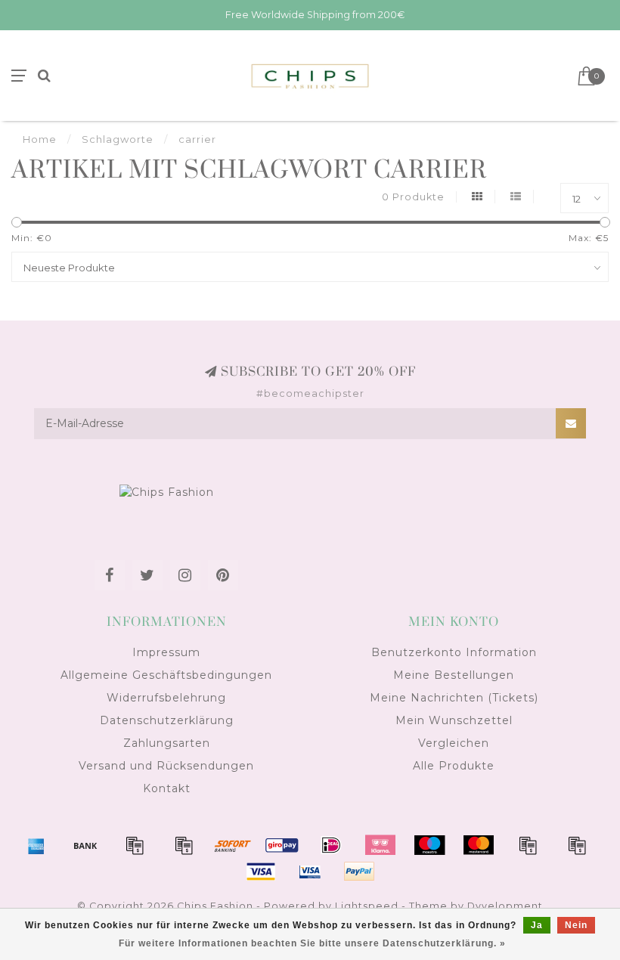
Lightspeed (366, 906)
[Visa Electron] (310, 871)
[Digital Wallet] (184, 845)
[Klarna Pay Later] (380, 845)
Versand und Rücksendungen (166, 766)
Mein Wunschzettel (454, 720)
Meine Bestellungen (453, 675)
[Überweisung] (85, 845)
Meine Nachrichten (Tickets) (454, 698)
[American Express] (36, 845)
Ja (537, 925)
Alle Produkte (453, 766)
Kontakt (167, 788)
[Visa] (261, 871)
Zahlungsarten (166, 743)
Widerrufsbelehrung (166, 698)
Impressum (166, 652)
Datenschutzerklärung (167, 720)
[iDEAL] (331, 845)
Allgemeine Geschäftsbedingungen (166, 675)
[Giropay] (282, 845)
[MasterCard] (479, 845)
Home (40, 139)
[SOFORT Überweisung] (233, 845)
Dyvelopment (505, 906)
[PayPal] (528, 845)
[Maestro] (429, 845)
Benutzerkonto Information (454, 652)
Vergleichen (453, 743)
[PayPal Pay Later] (577, 845)
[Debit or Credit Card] (134, 845)
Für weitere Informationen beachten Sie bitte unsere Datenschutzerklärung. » (312, 943)
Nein (576, 925)
